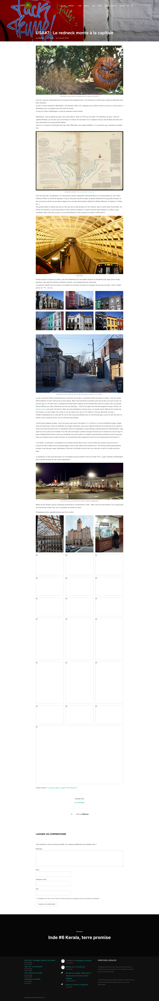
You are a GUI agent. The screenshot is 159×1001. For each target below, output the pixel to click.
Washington (81, 802)
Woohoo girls (40, 409)
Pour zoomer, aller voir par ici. (86, 192)
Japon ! (86, 6)
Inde (79, 6)
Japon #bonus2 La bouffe (33, 973)
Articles (71, 6)
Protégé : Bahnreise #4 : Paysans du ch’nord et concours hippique (79, 975)
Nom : (38, 870)
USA (93, 6)
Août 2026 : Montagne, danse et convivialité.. (40, 960)
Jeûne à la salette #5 (81, 985)
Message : (39, 849)
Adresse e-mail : (41, 879)
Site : (37, 889)
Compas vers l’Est (111, 6)
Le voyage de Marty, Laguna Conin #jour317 (61, 788)
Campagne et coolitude (32, 979)
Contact (122, 6)
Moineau (69, 973)
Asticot (68, 985)
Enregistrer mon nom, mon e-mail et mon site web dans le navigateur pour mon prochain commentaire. (68, 898)
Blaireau (41, 38)
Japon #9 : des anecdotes (33, 967)
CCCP (100, 6)
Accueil (63, 6)
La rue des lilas (79, 967)
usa (75, 802)
